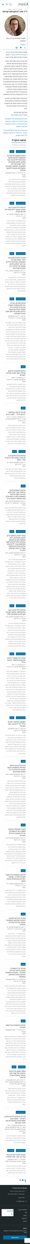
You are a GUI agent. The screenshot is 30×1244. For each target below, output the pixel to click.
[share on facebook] (25, 1182)
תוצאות (9, 9)
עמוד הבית (20, 9)
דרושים (25, 1215)
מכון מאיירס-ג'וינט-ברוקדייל (18, 55)
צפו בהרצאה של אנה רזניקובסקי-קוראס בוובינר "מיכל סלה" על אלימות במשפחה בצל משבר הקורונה (15, 132)
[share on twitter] (20, 1180)
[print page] (25, 1180)
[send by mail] (22, 1180)
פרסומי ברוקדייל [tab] (19, 140)
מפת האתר (24, 1218)
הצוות (14, 9)
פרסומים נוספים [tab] (19, 145)
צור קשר (25, 1221)
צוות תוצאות (9, 52)
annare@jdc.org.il (16, 115)
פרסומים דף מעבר (22, 1210)
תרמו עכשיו (15, 1237)
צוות (26, 1212)
